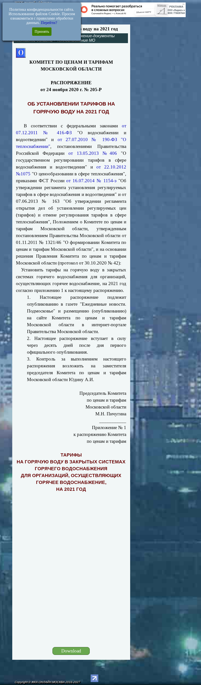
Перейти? (49, 23)
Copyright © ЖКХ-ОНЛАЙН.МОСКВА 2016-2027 (47, 682)
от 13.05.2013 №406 (92, 153)
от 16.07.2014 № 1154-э (91, 180)
